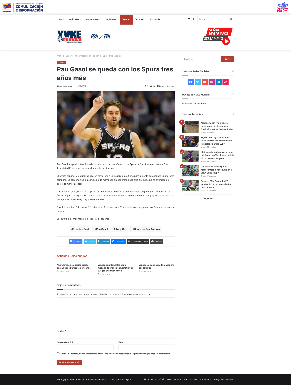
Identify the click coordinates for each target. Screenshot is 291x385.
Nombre (61, 331)
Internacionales (92, 19)
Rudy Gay (121, 229)
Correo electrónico (67, 342)
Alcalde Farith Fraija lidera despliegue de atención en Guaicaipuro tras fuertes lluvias (217, 126)
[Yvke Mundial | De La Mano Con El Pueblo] (85, 37)
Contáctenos (205, 379)
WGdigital (126, 379)
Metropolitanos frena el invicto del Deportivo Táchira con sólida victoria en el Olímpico (217, 155)
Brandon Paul (81, 229)
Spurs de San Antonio (147, 229)
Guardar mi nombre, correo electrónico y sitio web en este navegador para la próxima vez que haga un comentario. (115, 353)
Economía (155, 19)
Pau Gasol (102, 229)
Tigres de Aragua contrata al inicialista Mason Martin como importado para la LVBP (216, 140)
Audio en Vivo (190, 379)
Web (120, 342)
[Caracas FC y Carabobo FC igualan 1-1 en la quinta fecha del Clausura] (190, 185)
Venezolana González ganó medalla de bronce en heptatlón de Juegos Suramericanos (115, 268)
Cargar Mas (208, 198)
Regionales (110, 19)
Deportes (126, 19)
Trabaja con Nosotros (223, 379)
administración (65, 86)
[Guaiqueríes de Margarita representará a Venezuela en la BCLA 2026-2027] (190, 170)
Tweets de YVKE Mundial (194, 103)
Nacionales (74, 19)
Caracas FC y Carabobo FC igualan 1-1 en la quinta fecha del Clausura (216, 184)
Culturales (139, 19)
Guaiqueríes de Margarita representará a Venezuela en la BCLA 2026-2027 (216, 169)
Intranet (178, 379)
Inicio (61, 19)
